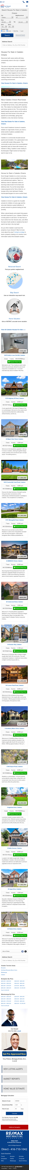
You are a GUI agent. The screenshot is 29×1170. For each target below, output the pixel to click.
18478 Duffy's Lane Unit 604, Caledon (14, 355)
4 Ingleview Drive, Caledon (14, 807)
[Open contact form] (27, 1)
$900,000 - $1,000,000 (19, 988)
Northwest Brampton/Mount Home (9, 970)
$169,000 (22, 351)
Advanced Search (20, 35)
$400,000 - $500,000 (6, 983)
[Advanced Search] (14, 254)
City (2, 15)
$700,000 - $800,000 (19, 985)
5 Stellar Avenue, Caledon (14, 848)
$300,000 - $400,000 (19, 981)
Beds (2, 24)
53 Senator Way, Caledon (14, 644)
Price (2, 20)
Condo (9, 31)
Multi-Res (15, 31)
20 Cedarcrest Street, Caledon (14, 602)
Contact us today (19, 232)
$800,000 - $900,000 (6, 988)
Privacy (15, 1168)
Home (3, 31)
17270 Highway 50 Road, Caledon (14, 398)
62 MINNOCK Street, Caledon (14, 561)
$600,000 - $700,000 (6, 985)
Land (22, 31)
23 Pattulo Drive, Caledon (14, 929)
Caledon (3, 974)
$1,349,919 (22, 844)
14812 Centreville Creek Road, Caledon (14, 482)
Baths (9, 24)
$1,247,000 (22, 762)
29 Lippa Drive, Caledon (14, 889)
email (19, 1031)
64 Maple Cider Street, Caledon (14, 439)
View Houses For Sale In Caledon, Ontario (14, 83)
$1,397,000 (22, 724)
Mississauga (4, 972)
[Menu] (27, 6)
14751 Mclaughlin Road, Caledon (14, 520)
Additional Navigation (14, 1127)
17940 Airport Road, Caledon (14, 766)
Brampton (3, 968)
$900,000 (22, 924)
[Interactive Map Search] (14, 280)
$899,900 (22, 434)
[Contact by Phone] (24, 1)
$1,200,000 (22, 515)
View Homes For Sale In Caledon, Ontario (14, 197)
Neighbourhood (20, 15)
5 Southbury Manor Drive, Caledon (14, 728)
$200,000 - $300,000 (6, 981)
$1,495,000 (22, 394)
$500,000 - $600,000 (19, 983)
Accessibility (4, 1168)
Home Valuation (14, 318)
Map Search (14, 292)
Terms (10, 1168)
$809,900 (22, 597)
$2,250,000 (22, 803)
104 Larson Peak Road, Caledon (14, 685)
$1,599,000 (22, 478)
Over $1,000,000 (5, 990)
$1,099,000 (22, 681)
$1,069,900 (22, 884)
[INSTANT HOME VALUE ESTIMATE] (14, 1088)
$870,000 (22, 640)
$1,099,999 (22, 556)
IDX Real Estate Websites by (7, 1166)
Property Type (4, 29)
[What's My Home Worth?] (14, 306)
